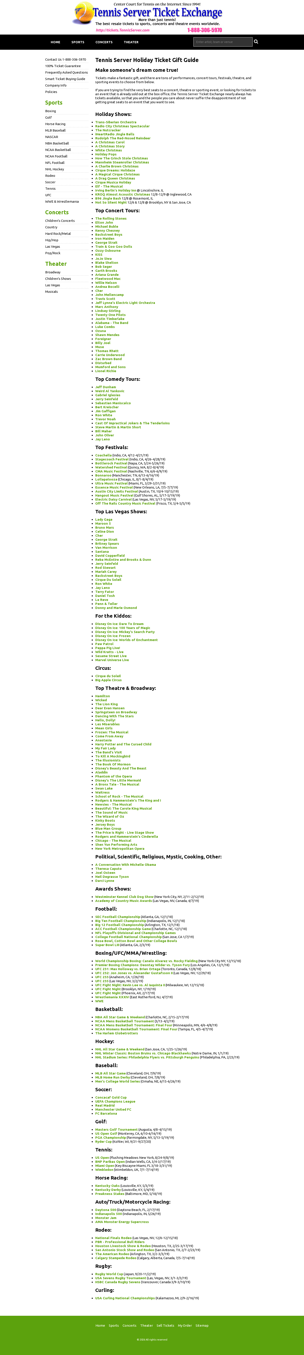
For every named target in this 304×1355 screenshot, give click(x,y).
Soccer (50, 182)
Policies (51, 92)
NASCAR (51, 137)
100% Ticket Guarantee (63, 66)
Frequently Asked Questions (66, 72)
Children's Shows (58, 278)
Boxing (50, 111)
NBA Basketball (57, 143)
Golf (48, 117)
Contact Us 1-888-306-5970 (65, 59)
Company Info (56, 85)
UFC (48, 195)
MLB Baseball (55, 130)
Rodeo (50, 175)
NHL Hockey (54, 169)
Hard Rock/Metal (58, 233)
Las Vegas (52, 246)
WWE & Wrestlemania (62, 201)
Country (51, 227)
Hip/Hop (51, 240)
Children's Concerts (60, 221)
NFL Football (55, 163)
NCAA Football (56, 156)
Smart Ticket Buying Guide (65, 79)
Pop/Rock (52, 253)
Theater (131, 42)
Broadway (52, 272)
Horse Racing (55, 124)
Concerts (104, 42)
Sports (77, 42)
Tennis (50, 188)
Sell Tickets (165, 1325)
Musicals (51, 291)
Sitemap (202, 1325)
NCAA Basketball (58, 150)
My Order (185, 1325)
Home (55, 42)
